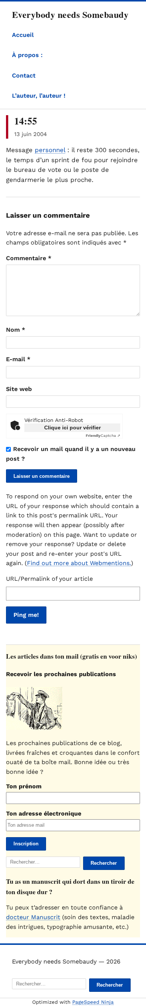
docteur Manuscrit (33, 917)
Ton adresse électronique (43, 813)
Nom (15, 329)
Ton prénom (24, 786)
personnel (50, 150)
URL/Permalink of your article (49, 578)
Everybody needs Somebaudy (70, 14)
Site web (19, 388)
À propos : (27, 55)
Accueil (23, 34)
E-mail (18, 359)
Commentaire (28, 258)
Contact (24, 75)
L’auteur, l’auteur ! (39, 95)
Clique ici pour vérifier (72, 428)
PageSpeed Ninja (93, 1002)
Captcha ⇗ (103, 435)
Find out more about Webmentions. (79, 563)
